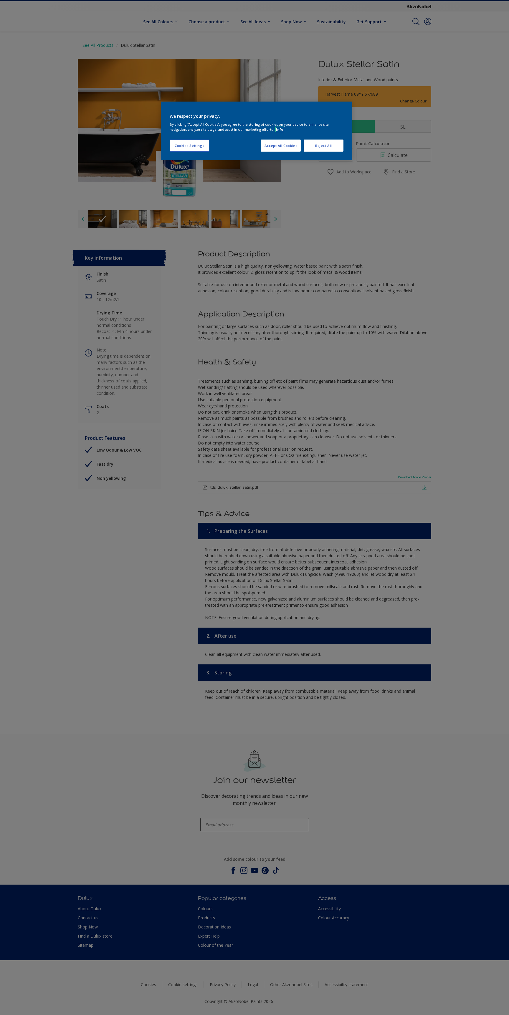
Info (279, 129)
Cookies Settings (189, 145)
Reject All (323, 145)
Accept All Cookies (281, 145)
